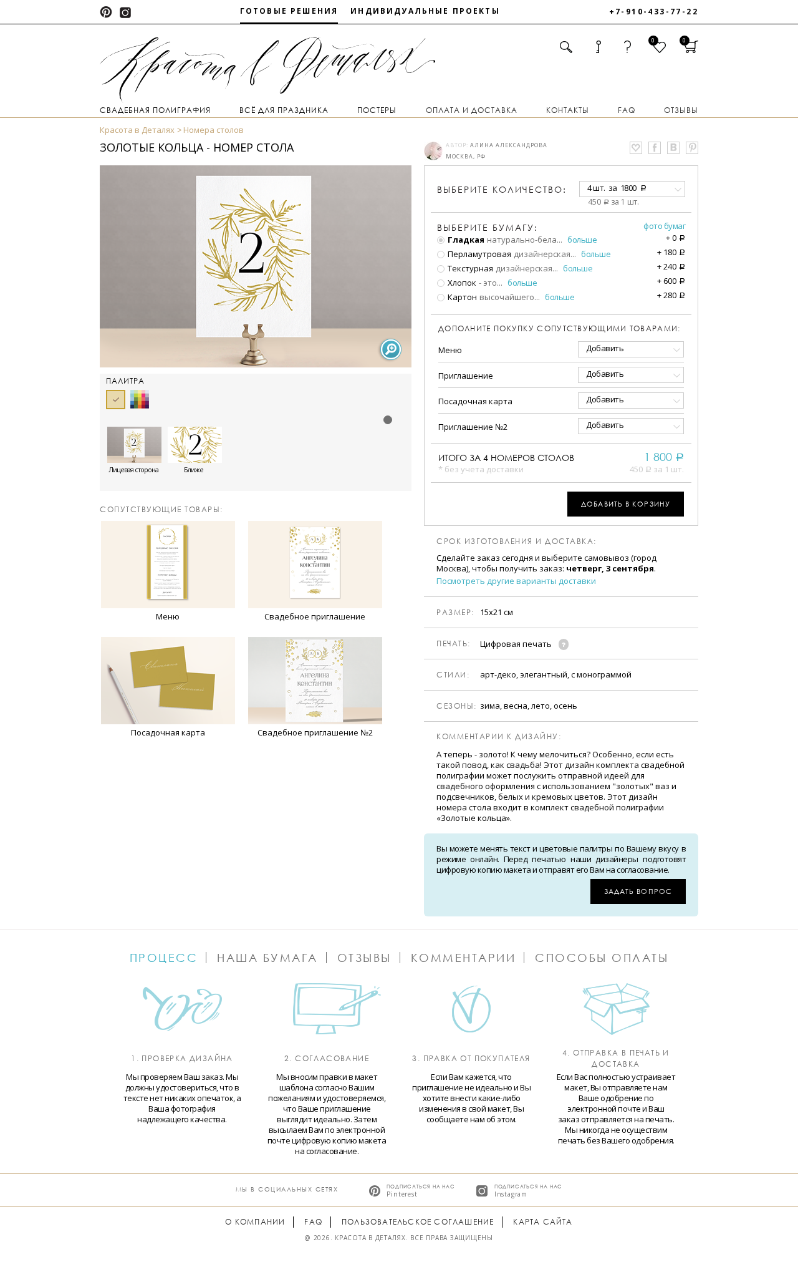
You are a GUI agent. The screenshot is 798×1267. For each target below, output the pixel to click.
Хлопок (461, 282)
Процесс (164, 957)
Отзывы (681, 110)
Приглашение (465, 375)
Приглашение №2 (472, 426)
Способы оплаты (601, 957)
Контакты (567, 110)
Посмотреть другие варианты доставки (516, 581)
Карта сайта (542, 1221)
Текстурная (469, 268)
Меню (450, 350)
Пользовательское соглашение (418, 1221)
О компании (255, 1221)
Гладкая (465, 239)
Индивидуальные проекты (425, 11)
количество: (502, 189)
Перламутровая (478, 254)
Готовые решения (289, 11)
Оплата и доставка (471, 110)
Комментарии (463, 957)
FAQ (626, 110)
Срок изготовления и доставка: (516, 541)
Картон (461, 297)
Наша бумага (267, 957)
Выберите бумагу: (487, 228)
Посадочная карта (475, 401)
